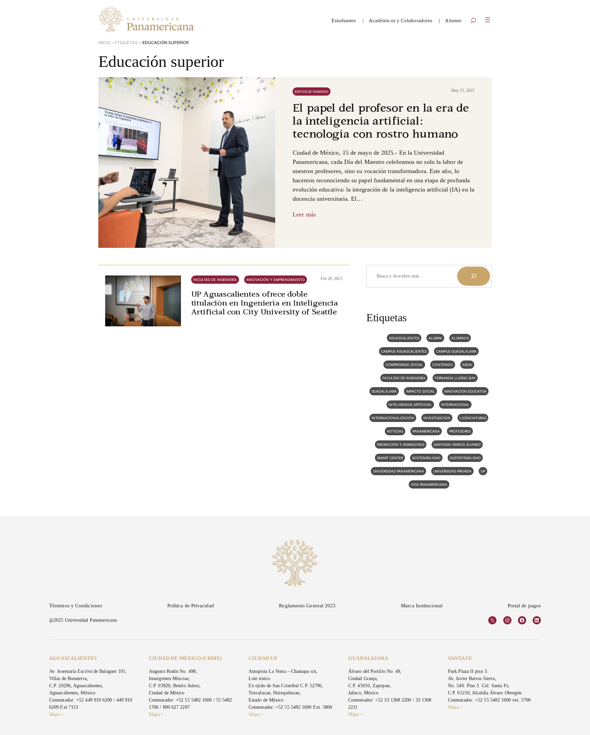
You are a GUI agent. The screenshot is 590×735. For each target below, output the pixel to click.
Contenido (442, 365)
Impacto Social (420, 391)
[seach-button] (473, 21)
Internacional (455, 404)
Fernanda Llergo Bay (455, 378)
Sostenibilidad (426, 458)
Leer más (304, 214)
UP (483, 471)
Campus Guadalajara (456, 351)
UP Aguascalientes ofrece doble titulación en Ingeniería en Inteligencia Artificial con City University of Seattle (264, 304)
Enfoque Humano (311, 91)
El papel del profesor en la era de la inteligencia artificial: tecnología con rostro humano (381, 122)
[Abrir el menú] (487, 20)
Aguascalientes (404, 338)
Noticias (395, 431)
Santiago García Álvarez (457, 444)
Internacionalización (392, 418)
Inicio (104, 42)
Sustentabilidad (465, 458)
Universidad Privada (452, 471)
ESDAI (467, 365)
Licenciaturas (473, 418)
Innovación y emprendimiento (275, 280)
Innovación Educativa (465, 391)
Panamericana (426, 431)
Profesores (460, 431)
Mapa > (56, 714)
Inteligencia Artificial (410, 404)
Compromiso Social (404, 365)
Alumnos (460, 338)
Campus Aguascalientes (404, 351)
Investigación (436, 418)
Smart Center (390, 458)
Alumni (435, 338)
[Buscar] (473, 276)
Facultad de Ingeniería (215, 280)
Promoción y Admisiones (400, 444)
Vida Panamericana (429, 484)
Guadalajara (384, 391)
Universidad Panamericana (398, 471)
